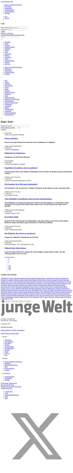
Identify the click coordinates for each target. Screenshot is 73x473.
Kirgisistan (19, 287)
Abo (6, 16)
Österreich (4, 292)
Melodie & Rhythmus (11, 365)
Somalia (3, 295)
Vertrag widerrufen (6, 388)
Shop (6, 367)
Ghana (15, 283)
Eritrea (57, 282)
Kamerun (57, 285)
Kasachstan (4, 287)
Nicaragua (28, 290)
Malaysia (18, 288)
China (14, 282)
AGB (6, 396)
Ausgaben (8, 42)
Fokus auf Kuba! (11, 138)
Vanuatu (45, 297)
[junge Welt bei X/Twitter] (36, 471)
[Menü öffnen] (1, 39)
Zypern (10, 299)
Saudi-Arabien (17, 293)
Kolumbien (26, 287)
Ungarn (26, 297)
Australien (10, 280)
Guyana (44, 283)
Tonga (52, 295)
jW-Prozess (8, 6)
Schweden (32, 293)
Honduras (54, 283)
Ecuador (39, 282)
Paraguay (37, 292)
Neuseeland (21, 290)
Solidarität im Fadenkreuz (15, 153)
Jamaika (21, 285)
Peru (42, 292)
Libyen (8, 288)
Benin (44, 280)
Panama (20, 292)
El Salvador (45, 282)
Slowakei (60, 293)
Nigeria (45, 290)
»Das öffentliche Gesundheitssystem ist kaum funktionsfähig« (28, 199)
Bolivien (49, 280)
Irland (5, 285)
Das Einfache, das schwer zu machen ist (20, 233)
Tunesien (68, 295)
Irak (69, 283)
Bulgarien (66, 280)
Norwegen (65, 290)
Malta (26, 288)
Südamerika (21, 295)
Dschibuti (33, 282)
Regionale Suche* (6, 126)
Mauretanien (38, 288)
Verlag (6, 59)
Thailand (47, 295)
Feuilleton (8, 49)
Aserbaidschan (64, 278)
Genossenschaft (9, 10)
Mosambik (4, 290)
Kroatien (42, 287)
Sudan (27, 295)
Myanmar (10, 290)
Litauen (13, 288)
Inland (6, 43)
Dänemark (20, 282)
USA (30, 297)
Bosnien (54, 280)
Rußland (3, 293)
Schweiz (38, 293)
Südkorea (32, 295)
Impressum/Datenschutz (12, 395)
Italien (17, 285)
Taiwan (41, 295)
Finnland (3, 283)
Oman (70, 290)
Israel (13, 285)
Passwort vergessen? (7, 33)
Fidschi (69, 282)
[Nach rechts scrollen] (1, 118)
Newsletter (8, 343)
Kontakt (7, 350)
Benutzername (5, 27)
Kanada (63, 285)
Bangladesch (28, 280)
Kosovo (36, 287)
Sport (6, 52)
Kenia (13, 287)
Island (9, 285)
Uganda (16, 297)
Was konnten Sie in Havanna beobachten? (21, 184)
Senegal (43, 293)
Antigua (32, 278)
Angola (27, 278)
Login (3, 31)
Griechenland (22, 283)
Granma (7, 370)
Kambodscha (50, 285)
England (52, 282)
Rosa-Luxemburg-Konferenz (13, 5)
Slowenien (66, 293)
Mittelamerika (51, 288)
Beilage (7, 55)
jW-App (7, 353)
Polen (52, 292)
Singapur (54, 293)
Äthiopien (4, 280)
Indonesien (64, 283)
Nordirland (51, 290)
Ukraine (21, 297)
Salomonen (9, 293)
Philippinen (47, 292)
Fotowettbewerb (9, 368)
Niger (41, 290)
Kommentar (15, 149)
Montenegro (65, 288)
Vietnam (57, 297)
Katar (9, 287)
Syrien (37, 295)
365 (9, 269)
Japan (26, 285)
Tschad (56, 295)
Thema (7, 50)
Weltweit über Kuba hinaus (15, 248)
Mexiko (44, 288)
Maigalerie (8, 363)
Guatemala (39, 283)
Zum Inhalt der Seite (7, 1)
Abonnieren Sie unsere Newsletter (11, 386)
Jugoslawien (42, 285)
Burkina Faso (5, 282)
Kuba (46, 287)
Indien (59, 283)
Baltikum (21, 280)
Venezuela (51, 297)
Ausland (7, 45)
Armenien (56, 278)
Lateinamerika (58, 287)
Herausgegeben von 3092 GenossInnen (12, 330)
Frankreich (9, 283)
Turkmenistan (9, 297)
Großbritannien (30, 283)
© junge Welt (9, 391)
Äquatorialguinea (40, 278)
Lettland (64, 287)
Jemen (30, 285)
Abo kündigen (9, 341)
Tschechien (62, 295)
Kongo (32, 287)
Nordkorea (58, 290)
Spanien (8, 295)
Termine (7, 62)
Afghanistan (4, 278)
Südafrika (14, 295)
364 (9, 267)
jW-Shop (7, 13)
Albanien (16, 278)
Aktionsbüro (8, 8)
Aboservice (8, 340)
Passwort (3, 29)
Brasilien (60, 280)
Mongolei (59, 288)
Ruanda (62, 292)
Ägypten (11, 278)
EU (65, 282)
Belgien (40, 280)
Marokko (31, 288)
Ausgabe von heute (6, 327)
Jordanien (35, 285)
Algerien (22, 278)
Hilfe (6, 398)
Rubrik (3, 128)
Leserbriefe (8, 57)
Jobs (6, 355)
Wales (62, 297)
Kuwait (51, 287)
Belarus (35, 280)
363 (9, 266)
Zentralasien (4, 299)
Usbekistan (35, 297)
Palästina (15, 292)
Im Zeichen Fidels (11, 217)
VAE (40, 297)
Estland (61, 282)
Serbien (49, 293)
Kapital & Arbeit (10, 47)
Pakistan (9, 292)
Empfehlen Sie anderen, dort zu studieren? (21, 168)
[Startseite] (12, 35)
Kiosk (6, 352)
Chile (10, 282)
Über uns (7, 64)
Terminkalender (9, 348)
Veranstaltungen (9, 11)
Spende (7, 18)
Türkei (3, 297)
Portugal (57, 292)
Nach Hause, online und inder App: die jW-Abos (9, 384)
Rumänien (68, 292)
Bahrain (16, 280)
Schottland (26, 293)
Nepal (15, 290)
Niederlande (35, 290)
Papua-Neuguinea (29, 292)
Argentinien (49, 278)
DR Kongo (26, 282)
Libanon (3, 288)
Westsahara (67, 297)
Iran (2, 285)
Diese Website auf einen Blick (10, 333)
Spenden (7, 380)
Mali (23, 288)
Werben (7, 345)
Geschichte (8, 54)
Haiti (49, 283)
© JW (6, 393)
